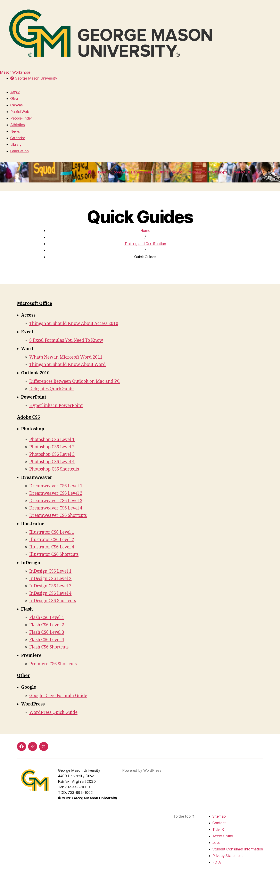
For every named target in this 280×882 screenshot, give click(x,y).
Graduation (19, 151)
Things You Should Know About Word (67, 364)
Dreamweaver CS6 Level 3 (55, 501)
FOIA (216, 862)
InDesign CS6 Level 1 (50, 571)
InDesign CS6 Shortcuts (52, 601)
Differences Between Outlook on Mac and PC (74, 381)
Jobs (216, 842)
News (15, 131)
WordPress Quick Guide (53, 712)
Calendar (17, 138)
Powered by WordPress (141, 770)
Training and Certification (145, 244)
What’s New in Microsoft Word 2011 (65, 357)
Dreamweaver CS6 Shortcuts (58, 515)
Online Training (170, 172)
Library (16, 144)
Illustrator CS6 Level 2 (51, 539)
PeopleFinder (21, 118)
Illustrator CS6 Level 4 (51, 547)
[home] (89, 172)
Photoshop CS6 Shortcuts (54, 469)
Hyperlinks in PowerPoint (56, 405)
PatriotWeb (19, 111)
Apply (15, 92)
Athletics (17, 125)
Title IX (218, 829)
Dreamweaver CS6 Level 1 (55, 486)
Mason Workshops (15, 72)
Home (101, 172)
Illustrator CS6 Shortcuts (54, 554)
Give (14, 98)
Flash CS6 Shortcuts (48, 647)
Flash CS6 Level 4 (46, 640)
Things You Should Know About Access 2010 (73, 323)
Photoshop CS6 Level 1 (52, 439)
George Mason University (35, 78)
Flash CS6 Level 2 (46, 625)
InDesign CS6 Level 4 (50, 593)
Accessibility (222, 836)
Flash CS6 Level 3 (46, 632)
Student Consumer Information (237, 849)
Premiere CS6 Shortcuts (53, 664)
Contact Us (241, 172)
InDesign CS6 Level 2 (50, 578)
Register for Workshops (207, 172)
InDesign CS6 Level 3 (50, 586)
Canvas (16, 105)
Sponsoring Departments (132, 172)
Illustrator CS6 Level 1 (51, 532)
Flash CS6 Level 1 (46, 617)
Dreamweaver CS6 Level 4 (55, 508)
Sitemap (219, 816)
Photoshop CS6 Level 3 (52, 454)
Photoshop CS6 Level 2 (52, 447)
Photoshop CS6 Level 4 (52, 462)
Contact (219, 823)
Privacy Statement (227, 856)
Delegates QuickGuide (51, 389)
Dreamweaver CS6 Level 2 (55, 493)
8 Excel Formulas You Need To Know (66, 340)
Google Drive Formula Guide (58, 696)
